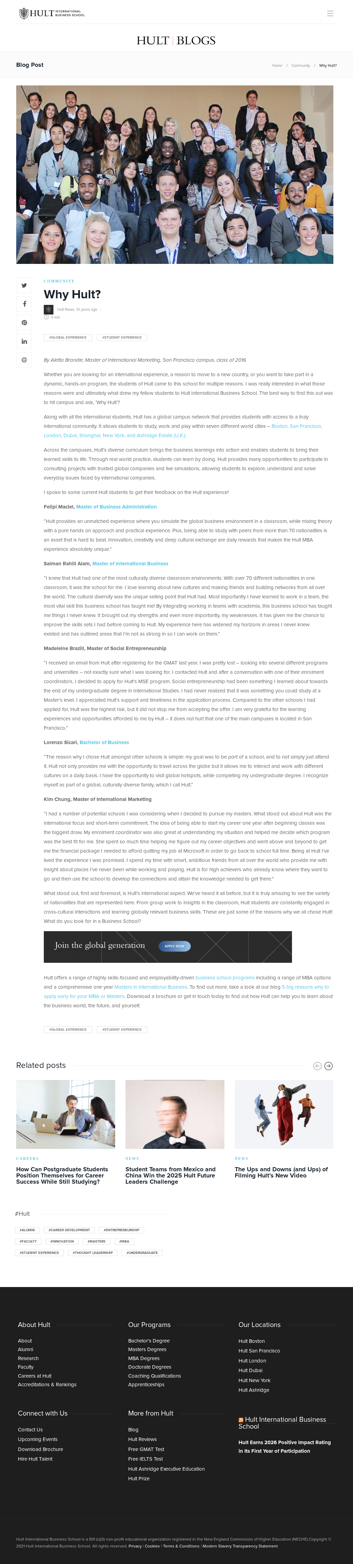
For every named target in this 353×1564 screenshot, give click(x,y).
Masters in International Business (150, 987)
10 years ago (86, 309)
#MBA (124, 1241)
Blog (133, 1429)
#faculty (28, 1241)
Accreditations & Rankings (47, 1384)
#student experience (122, 337)
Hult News (65, 309)
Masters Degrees (147, 1349)
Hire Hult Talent (35, 1459)
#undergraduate (142, 1253)
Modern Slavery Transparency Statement (240, 1546)
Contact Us (30, 1429)
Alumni (25, 1349)
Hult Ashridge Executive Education (166, 1469)
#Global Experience (68, 337)
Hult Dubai (250, 1370)
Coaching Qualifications (154, 1376)
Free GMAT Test (146, 1449)
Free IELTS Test (145, 1459)
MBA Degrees (144, 1358)
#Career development (69, 1230)
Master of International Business (130, 563)
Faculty (25, 1367)
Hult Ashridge (254, 1390)
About (25, 1341)
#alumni (27, 1230)
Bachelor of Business (104, 742)
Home (277, 66)
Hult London (252, 1361)
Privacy (135, 1546)
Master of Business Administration (116, 507)
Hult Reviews (142, 1439)
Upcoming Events (38, 1439)
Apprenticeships (146, 1384)
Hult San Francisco (259, 1351)
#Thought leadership (93, 1253)
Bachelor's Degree (149, 1341)
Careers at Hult (34, 1376)
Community (301, 66)
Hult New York (255, 1380)
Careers (27, 1158)
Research (28, 1358)
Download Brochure (40, 1449)
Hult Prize (139, 1478)
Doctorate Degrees (149, 1367)
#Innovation (62, 1241)
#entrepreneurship (121, 1230)
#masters (96, 1241)
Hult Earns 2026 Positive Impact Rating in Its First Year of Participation (285, 1447)
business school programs (225, 977)
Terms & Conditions (181, 1546)
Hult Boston (252, 1341)
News (132, 1158)
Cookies (152, 1546)
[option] (65, 1133)
